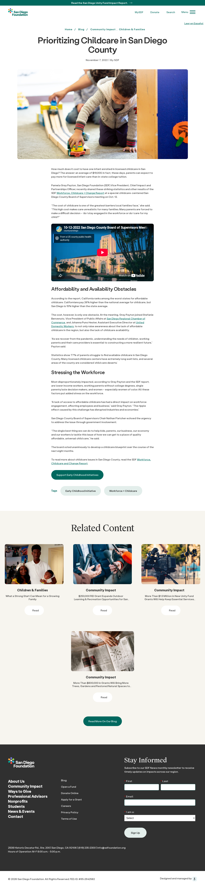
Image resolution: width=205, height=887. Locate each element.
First (128, 780)
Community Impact (103, 29)
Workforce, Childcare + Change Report (80, 193)
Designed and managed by (176, 878)
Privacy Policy (69, 812)
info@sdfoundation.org (111, 847)
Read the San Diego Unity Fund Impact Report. (99, 2)
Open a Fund (68, 786)
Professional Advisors (27, 796)
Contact (15, 816)
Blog (64, 780)
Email (128, 796)
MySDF (139, 12)
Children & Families (132, 29)
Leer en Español (193, 23)
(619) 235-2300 (87, 847)
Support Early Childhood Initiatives (77, 474)
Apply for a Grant (71, 799)
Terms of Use (69, 818)
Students (16, 806)
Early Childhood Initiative (81, 490)
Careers (66, 805)
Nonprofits (18, 801)
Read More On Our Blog (102, 721)
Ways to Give (19, 791)
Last (164, 780)
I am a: (129, 811)
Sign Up (135, 832)
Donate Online (69, 793)
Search (170, 12)
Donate (154, 12)
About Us (16, 781)
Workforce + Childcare (123, 490)
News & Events (21, 811)
